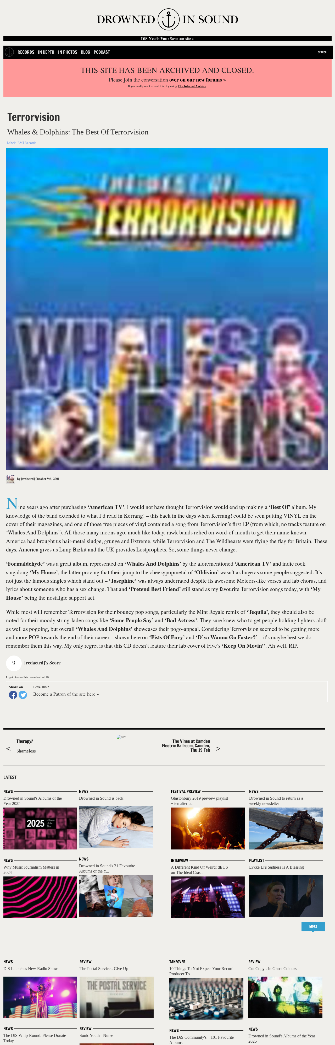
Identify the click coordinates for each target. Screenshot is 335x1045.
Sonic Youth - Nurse (96, 1035)
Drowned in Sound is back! (102, 798)
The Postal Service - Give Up (104, 968)
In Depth (46, 52)
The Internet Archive (192, 86)
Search (322, 52)
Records (26, 52)
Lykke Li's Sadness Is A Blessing (276, 867)
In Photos (67, 52)
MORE (313, 926)
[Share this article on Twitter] (23, 695)
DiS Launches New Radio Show (30, 968)
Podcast (102, 52)
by (25, 479)
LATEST (9, 777)
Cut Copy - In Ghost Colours (272, 968)
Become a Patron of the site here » (66, 694)
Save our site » (167, 38)
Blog (85, 52)
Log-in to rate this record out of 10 (27, 677)
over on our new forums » (197, 79)
